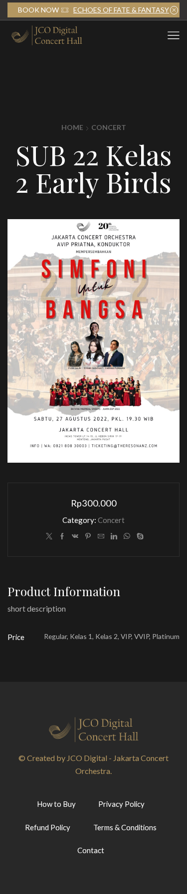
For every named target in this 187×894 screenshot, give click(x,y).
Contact (90, 850)
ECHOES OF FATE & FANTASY (121, 9)
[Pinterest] (88, 536)
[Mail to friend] (101, 536)
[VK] (75, 536)
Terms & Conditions (125, 827)
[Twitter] (49, 536)
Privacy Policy (121, 803)
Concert (108, 127)
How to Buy (56, 803)
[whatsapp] (127, 536)
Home (72, 127)
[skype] (139, 536)
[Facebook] (62, 536)
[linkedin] (114, 536)
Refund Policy (47, 827)
